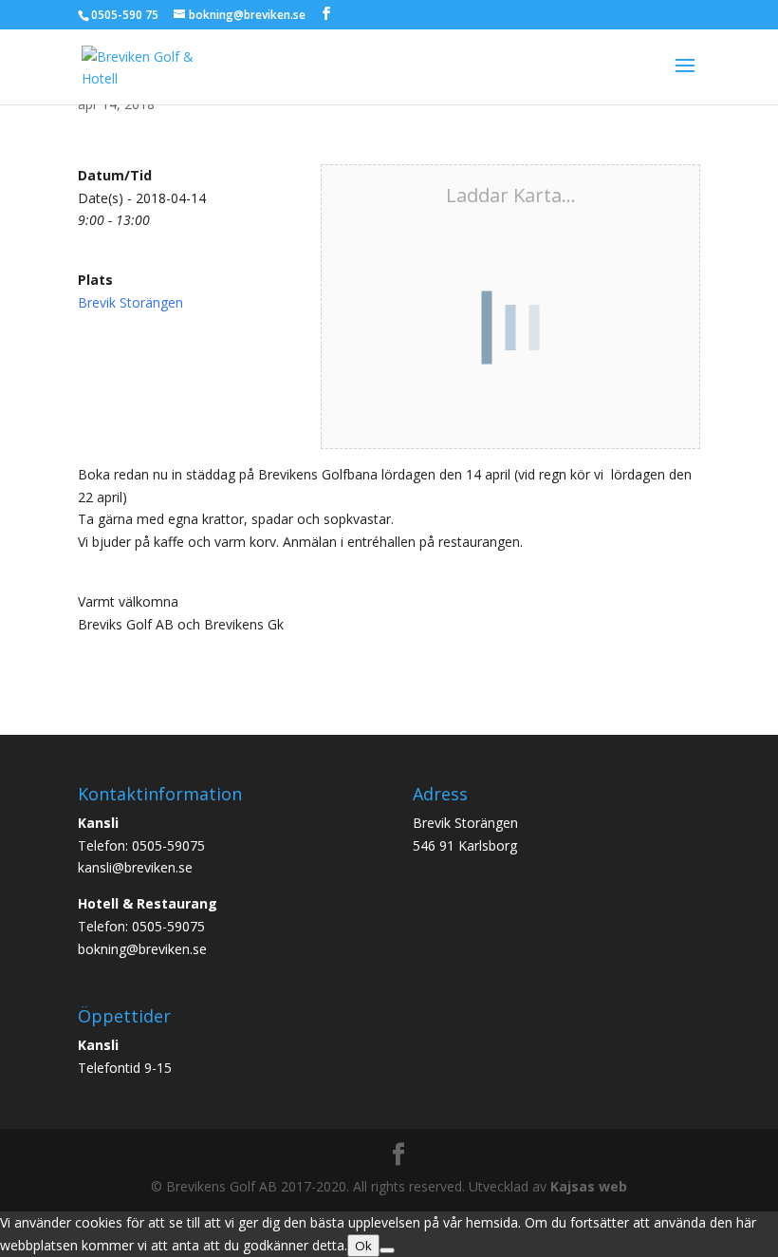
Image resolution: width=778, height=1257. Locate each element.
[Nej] (387, 1250)
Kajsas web (588, 1186)
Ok (363, 1245)
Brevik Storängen (130, 302)
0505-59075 (168, 845)
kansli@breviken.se (135, 867)
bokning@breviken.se (142, 949)
